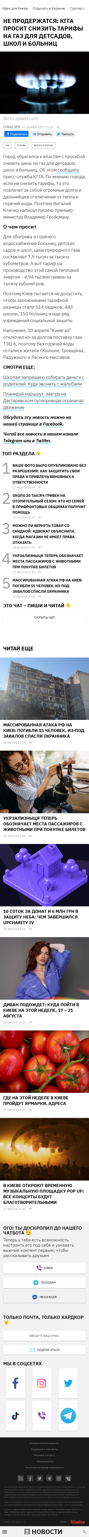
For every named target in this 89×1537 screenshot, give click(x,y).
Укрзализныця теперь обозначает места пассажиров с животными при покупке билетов (48, 561)
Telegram (12, 441)
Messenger (48, 1297)
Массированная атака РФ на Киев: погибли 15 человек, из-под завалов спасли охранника (48, 586)
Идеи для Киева (14, 8)
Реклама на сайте (44, 1455)
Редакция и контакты (44, 1449)
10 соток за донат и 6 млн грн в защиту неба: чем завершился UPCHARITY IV (40, 916)
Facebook (52, 424)
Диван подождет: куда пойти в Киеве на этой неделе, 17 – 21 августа (41, 1010)
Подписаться (48, 1350)
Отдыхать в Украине (49, 8)
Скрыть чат (44, 617)
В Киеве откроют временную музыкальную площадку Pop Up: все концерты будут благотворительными (43, 1193)
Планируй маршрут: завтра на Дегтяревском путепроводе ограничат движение (43, 400)
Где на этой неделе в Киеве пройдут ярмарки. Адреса (35, 1100)
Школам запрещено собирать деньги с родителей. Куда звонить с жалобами (43, 380)
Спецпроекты (45, 1461)
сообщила (68, 170)
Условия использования (44, 1443)
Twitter (43, 441)
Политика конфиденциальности (44, 1467)
